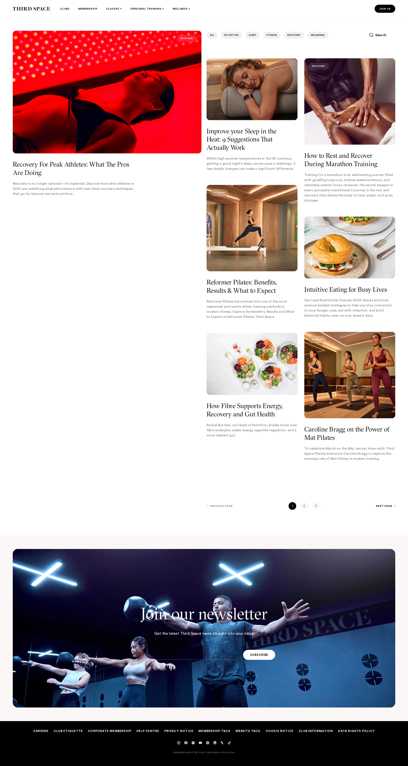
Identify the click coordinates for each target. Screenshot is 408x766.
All (212, 35)
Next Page (384, 505)
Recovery (187, 38)
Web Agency (214, 752)
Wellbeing (318, 35)
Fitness (271, 35)
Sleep (252, 35)
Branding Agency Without (189, 752)
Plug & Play (228, 752)
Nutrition (231, 35)
